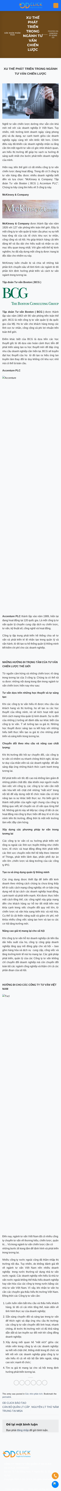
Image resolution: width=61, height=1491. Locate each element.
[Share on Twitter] (27, 1382)
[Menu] (55, 5)
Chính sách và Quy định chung (42, 1489)
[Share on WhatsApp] (16, 1382)
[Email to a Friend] (33, 1382)
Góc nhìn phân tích (12, 34)
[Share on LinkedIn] (44, 1382)
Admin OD (54, 36)
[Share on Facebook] (22, 1382)
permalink (6, 1397)
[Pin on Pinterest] (39, 1382)
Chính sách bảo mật (14, 1489)
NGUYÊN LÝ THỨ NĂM (45, 1407)
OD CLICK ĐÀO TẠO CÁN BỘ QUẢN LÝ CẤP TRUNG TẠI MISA (16, 1407)
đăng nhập (23, 1430)
